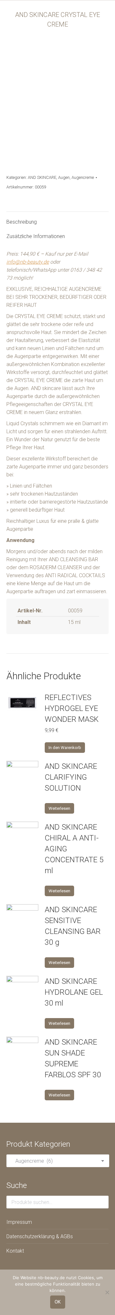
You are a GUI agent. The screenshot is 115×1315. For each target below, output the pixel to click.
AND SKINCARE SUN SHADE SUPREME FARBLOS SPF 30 (73, 1058)
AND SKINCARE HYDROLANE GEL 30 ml (74, 992)
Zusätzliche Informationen (35, 236)
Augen (64, 177)
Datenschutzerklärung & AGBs (39, 1236)
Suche (102, 1202)
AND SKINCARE (42, 177)
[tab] (57, 218)
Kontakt (15, 1251)
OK (58, 1302)
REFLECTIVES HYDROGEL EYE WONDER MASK (72, 708)
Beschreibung (21, 222)
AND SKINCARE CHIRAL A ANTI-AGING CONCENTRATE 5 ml (74, 849)
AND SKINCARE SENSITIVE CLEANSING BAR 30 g (73, 926)
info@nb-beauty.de (27, 262)
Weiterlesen (59, 808)
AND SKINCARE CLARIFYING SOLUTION (71, 777)
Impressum (19, 1222)
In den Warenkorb (65, 747)
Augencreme (83, 177)
